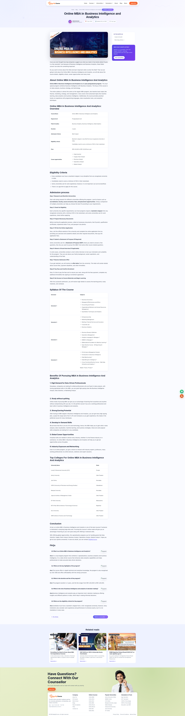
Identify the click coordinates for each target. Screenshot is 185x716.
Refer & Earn (75, 701)
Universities (100, 3)
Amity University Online (110, 697)
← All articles (54, 617)
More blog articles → (119, 40)
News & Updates (76, 704)
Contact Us (75, 708)
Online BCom (92, 704)
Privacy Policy (116, 714)
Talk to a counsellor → (100, 617)
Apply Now (133, 3)
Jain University (108, 708)
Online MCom (92, 706)
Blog (121, 3)
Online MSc (91, 710)
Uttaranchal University (110, 706)
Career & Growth (118, 37)
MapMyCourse (93, 539)
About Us (75, 697)
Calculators (109, 3)
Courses (91, 3)
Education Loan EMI (126, 704)
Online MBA (91, 697)
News (125, 3)
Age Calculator (124, 697)
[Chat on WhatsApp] (182, 391)
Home (85, 3)
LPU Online (107, 701)
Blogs (74, 702)
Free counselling (119, 57)
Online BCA (91, 701)
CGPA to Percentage (126, 701)
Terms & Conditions (124, 714)
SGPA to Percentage (126, 702)
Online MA (91, 708)
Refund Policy (133, 714)
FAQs (74, 706)
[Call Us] (182, 396)
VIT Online (107, 710)
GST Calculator (124, 699)
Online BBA (91, 702)
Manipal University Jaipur (111, 702)
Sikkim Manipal (108, 704)
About (116, 3)
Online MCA (91, 699)
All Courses (75, 699)
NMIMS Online (108, 699)
